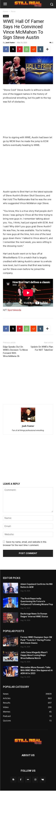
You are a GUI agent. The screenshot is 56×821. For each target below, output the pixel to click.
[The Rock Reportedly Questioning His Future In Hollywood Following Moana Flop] (10, 602)
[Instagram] (35, 779)
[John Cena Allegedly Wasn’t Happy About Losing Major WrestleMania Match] (10, 656)
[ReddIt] (33, 49)
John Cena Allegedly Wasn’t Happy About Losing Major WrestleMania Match (33, 655)
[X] (13, 49)
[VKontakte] (43, 779)
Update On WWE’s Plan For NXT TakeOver (42, 348)
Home (5, 11)
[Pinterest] (20, 49)
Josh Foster (10, 42)
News (13, 11)
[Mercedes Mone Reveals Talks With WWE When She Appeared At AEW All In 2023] (10, 671)
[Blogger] (13, 779)
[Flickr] (28, 779)
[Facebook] (6, 49)
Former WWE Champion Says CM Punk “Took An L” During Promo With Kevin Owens (36, 640)
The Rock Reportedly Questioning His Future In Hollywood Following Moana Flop (36, 601)
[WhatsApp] (27, 49)
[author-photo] (28, 422)
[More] (47, 49)
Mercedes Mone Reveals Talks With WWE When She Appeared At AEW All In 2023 (36, 670)
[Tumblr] (40, 49)
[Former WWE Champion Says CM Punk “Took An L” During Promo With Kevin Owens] (10, 641)
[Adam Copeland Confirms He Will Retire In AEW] (10, 588)
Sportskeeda (14, 310)
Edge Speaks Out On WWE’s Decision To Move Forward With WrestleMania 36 (15, 351)
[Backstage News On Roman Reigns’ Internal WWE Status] (10, 617)
